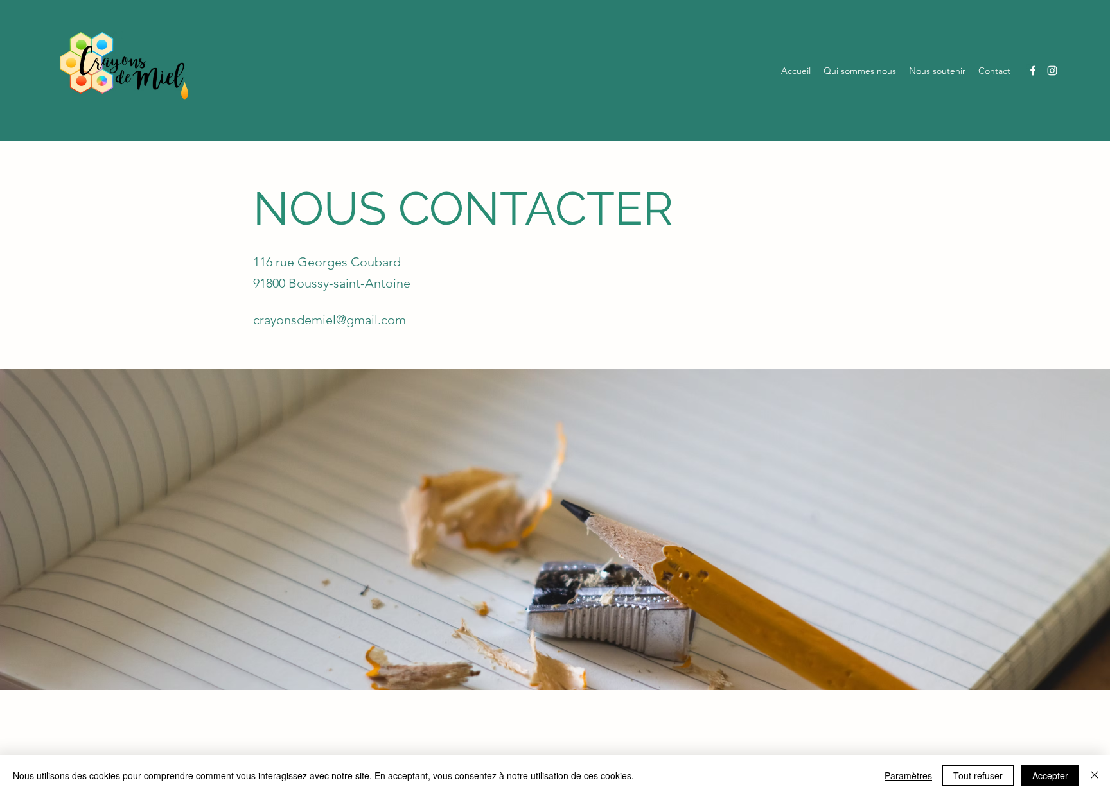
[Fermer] (1094, 775)
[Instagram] (1052, 70)
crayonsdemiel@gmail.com (329, 319)
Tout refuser (978, 775)
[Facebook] (1032, 70)
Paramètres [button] (908, 775)
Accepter (1050, 775)
